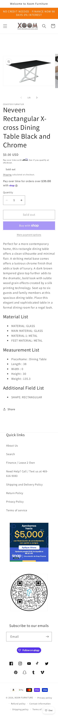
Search (10, 454)
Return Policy (14, 493)
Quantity (8, 192)
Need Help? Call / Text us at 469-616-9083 (27, 473)
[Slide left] (21, 97)
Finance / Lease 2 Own (20, 462)
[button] (5, 26)
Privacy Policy (15, 501)
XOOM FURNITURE (24, 697)
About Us (12, 445)
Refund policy (18, 703)
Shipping (7, 174)
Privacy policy (44, 697)
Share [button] (11, 409)
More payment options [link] (29, 234)
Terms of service (16, 510)
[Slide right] (36, 97)
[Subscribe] (47, 636)
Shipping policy (20, 709)
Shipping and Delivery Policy (24, 484)
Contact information (40, 703)
